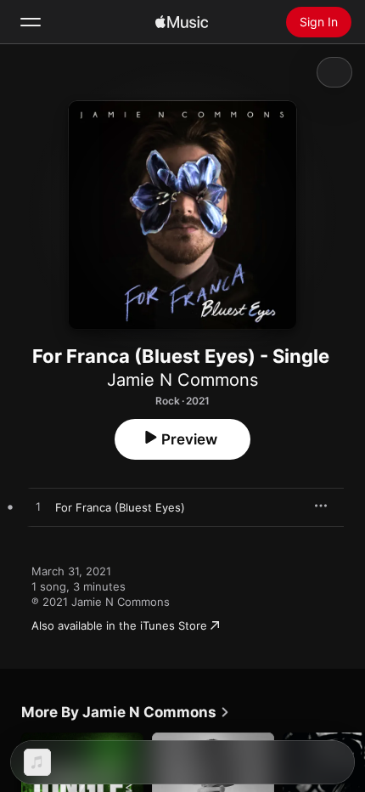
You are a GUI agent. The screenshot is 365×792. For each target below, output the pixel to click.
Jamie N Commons (182, 380)
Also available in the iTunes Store (119, 625)
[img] (181, 22)
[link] (125, 712)
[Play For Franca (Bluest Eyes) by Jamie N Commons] (38, 507)
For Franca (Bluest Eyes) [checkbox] (120, 507)
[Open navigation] (30, 22)
